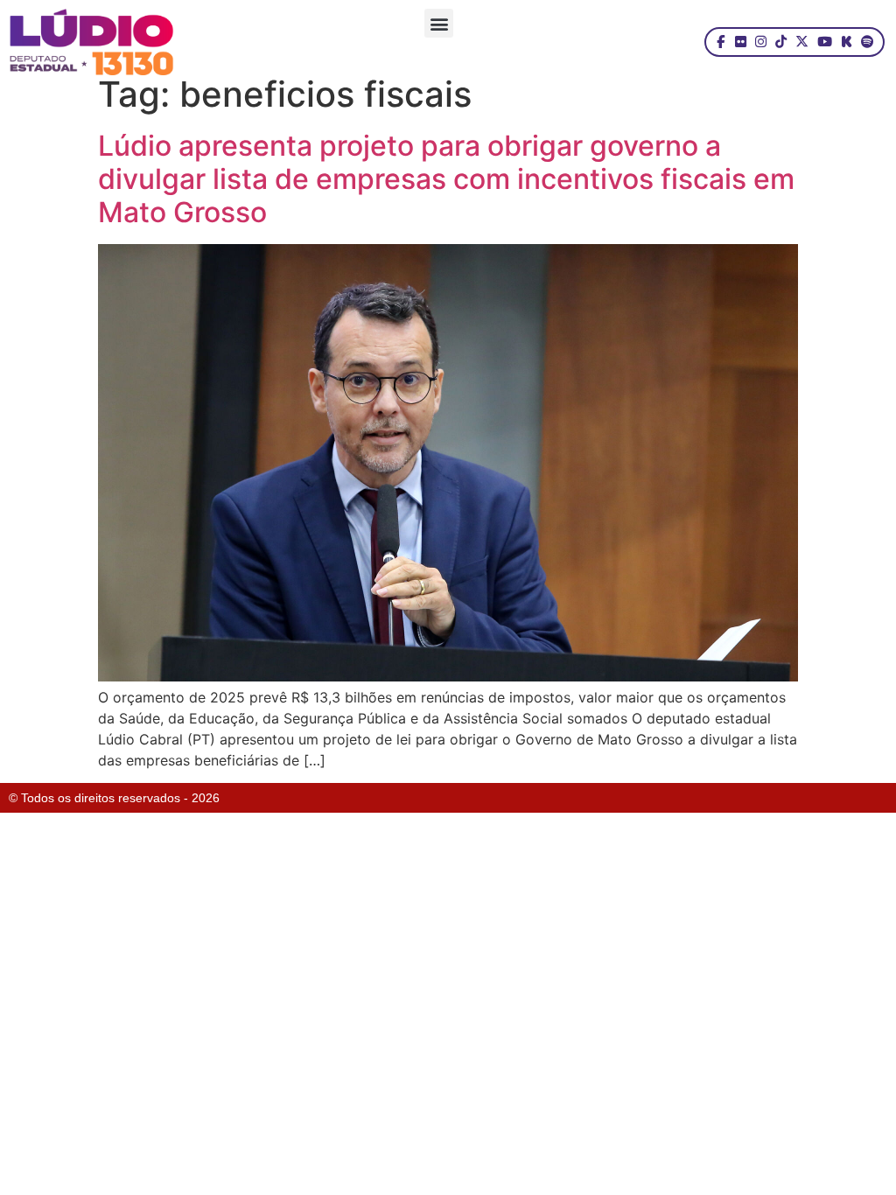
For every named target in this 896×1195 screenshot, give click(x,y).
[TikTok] (781, 42)
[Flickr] (740, 42)
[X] (801, 42)
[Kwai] (846, 42)
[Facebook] (720, 42)
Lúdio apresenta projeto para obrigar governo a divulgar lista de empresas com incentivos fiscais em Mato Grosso (446, 179)
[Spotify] (867, 42)
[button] (438, 23)
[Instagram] (760, 42)
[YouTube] (824, 42)
